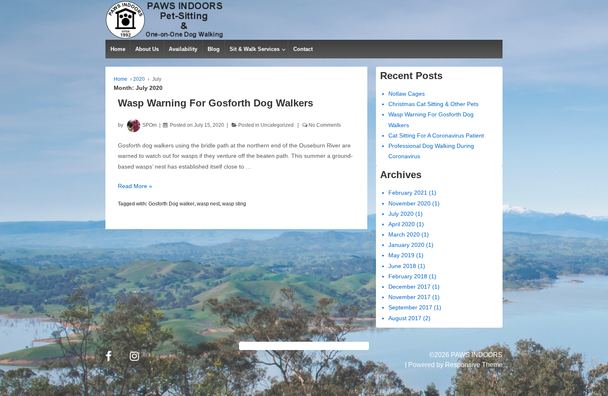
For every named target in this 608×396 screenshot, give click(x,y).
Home (117, 49)
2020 (139, 79)
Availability (183, 49)
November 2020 (409, 203)
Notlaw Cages (406, 93)
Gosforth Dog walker (171, 204)
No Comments (325, 125)
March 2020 (404, 234)
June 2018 (402, 266)
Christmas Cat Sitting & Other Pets (433, 104)
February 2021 (407, 192)
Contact (303, 49)
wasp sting (234, 204)
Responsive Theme (474, 364)
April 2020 (401, 224)
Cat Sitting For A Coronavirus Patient (436, 135)
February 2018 (407, 276)
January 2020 (406, 244)
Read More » (135, 186)
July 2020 (401, 213)
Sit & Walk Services (255, 49)
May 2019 (401, 255)
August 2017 (404, 318)
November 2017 (409, 297)
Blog (214, 49)
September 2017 (410, 307)
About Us (147, 49)
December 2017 (409, 286)
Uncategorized (277, 125)
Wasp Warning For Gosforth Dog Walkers (215, 103)
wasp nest (208, 204)
